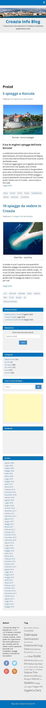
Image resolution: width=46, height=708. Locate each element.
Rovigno (18, 297)
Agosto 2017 (9, 519)
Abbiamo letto (10, 359)
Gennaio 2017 (10, 532)
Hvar (30, 656)
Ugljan (29, 687)
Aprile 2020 (9, 473)
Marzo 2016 (9, 556)
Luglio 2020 (9, 466)
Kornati (40, 661)
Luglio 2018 (9, 503)
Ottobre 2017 (9, 513)
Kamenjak (22, 293)
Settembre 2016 (10, 540)
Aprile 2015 (9, 580)
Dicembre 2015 (10, 561)
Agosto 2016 (9, 543)
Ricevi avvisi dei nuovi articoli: (23, 332)
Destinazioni (31, 639)
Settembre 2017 (10, 516)
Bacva (5, 193)
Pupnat (26, 193)
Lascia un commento (10, 301)
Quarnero (29, 675)
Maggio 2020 (9, 471)
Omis (36, 667)
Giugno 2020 (9, 468)
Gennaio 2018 (10, 508)
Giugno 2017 (9, 521)
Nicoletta (29, 99)
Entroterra (35, 649)
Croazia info (30, 704)
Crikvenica (35, 628)
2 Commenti (25, 197)
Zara (38, 690)
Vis (25, 297)
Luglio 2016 (9, 545)
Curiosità (28, 630)
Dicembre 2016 (10, 535)
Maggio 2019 (9, 481)
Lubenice (37, 293)
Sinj (41, 679)
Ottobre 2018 (9, 497)
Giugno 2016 (9, 548)
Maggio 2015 (9, 577)
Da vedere (8, 367)
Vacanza (8, 373)
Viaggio (35, 686)
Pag (30, 669)
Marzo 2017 (9, 527)
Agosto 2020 (9, 463)
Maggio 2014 (9, 607)
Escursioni (28, 652)
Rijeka (40, 676)
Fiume (35, 652)
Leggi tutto (7, 185)
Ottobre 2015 (9, 564)
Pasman (39, 669)
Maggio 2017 (9, 524)
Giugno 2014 (9, 604)
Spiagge (37, 683)
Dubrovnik (12, 293)
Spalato (29, 683)
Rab (36, 675)
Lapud (29, 293)
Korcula (12, 193)
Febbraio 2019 (10, 489)
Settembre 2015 (10, 567)
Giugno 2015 (9, 575)
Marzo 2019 (9, 487)
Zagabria (29, 690)
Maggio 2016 (9, 551)
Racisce (6, 197)
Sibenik (35, 678)
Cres (5, 293)
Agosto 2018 (9, 500)
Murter (26, 667)
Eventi (7, 370)
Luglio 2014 (9, 601)
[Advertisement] (23, 60)
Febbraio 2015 (10, 585)
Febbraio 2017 (10, 529)
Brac (26, 628)
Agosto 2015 (9, 569)
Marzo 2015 (9, 583)
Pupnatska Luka (36, 193)
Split (25, 687)
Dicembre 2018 (10, 492)
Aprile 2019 (9, 484)
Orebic (26, 670)
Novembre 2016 (10, 537)
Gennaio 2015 (10, 588)
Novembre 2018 (10, 495)
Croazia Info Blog (23, 21)
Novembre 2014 (10, 593)
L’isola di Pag (9, 317)
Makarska (33, 663)
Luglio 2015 (9, 572)
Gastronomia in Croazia (13, 314)
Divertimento (28, 642)
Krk (26, 663)
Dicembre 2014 (10, 591)
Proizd (20, 193)
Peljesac (28, 672)
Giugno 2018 (9, 505)
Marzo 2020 (9, 476)
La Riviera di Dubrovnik (13, 320)
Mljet (5, 297)
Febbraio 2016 (10, 559)
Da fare (7, 362)
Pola (35, 672)
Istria (27, 660)
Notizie (31, 667)
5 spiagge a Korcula (18, 93)
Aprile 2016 (9, 553)
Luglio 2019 (9, 479)
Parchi (34, 669)
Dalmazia (30, 634)
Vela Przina (14, 197)
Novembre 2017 (10, 511)
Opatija (41, 667)
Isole (37, 656)
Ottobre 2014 (9, 596)
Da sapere (8, 365)
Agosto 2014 (9, 599)
